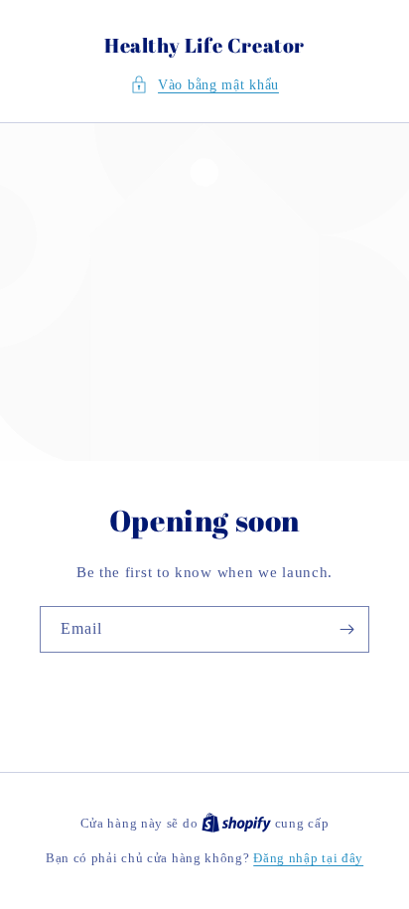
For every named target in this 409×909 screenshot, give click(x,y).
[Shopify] (238, 823)
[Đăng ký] (346, 629)
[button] (204, 85)
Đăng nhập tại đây (308, 857)
